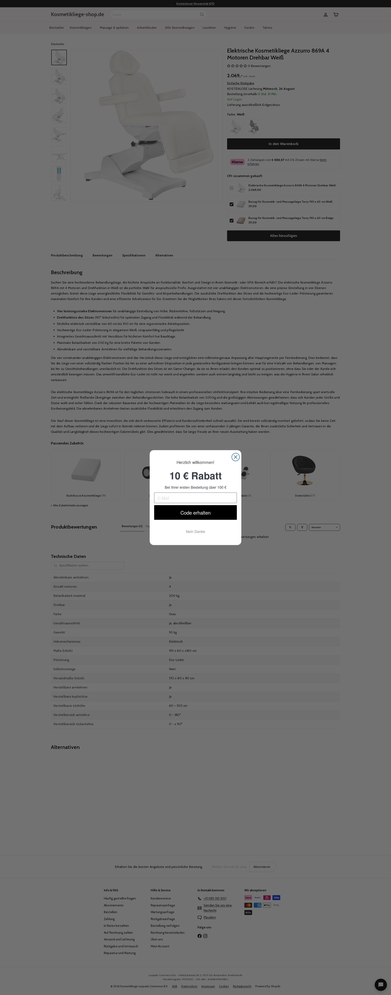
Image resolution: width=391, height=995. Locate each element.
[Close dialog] (235, 457)
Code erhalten (195, 513)
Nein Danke (195, 531)
